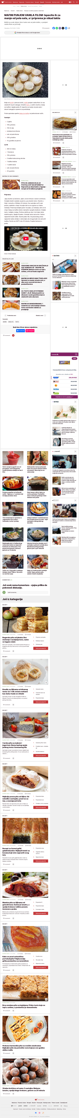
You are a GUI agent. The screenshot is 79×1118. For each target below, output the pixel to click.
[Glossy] (66, 1106)
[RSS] (43, 1112)
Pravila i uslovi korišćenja (25, 1109)
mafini (26, 102)
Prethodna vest (11, 315)
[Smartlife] (56, 1106)
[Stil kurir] (61, 1106)
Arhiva (64, 1109)
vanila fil (11, 321)
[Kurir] (20, 1106)
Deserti (13, 10)
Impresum (15, 1109)
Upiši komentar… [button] (12, 592)
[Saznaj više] (75, 256)
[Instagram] (39, 1112)
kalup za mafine (24, 113)
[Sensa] (45, 1106)
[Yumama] (32, 1106)
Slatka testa (19, 10)
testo (28, 105)
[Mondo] (13, 1106)
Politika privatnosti (51, 1109)
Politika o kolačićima (41, 1109)
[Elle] (50, 1106)
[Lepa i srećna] (39, 1106)
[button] (46, 28)
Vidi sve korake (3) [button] (41, 648)
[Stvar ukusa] (6, 2)
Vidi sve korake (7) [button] (41, 702)
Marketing (59, 1109)
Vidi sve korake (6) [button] (41, 807)
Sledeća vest (39, 315)
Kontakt (33, 1109)
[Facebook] (35, 1112)
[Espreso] (25, 1106)
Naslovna (6, 10)
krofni (12, 102)
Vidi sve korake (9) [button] (41, 755)
